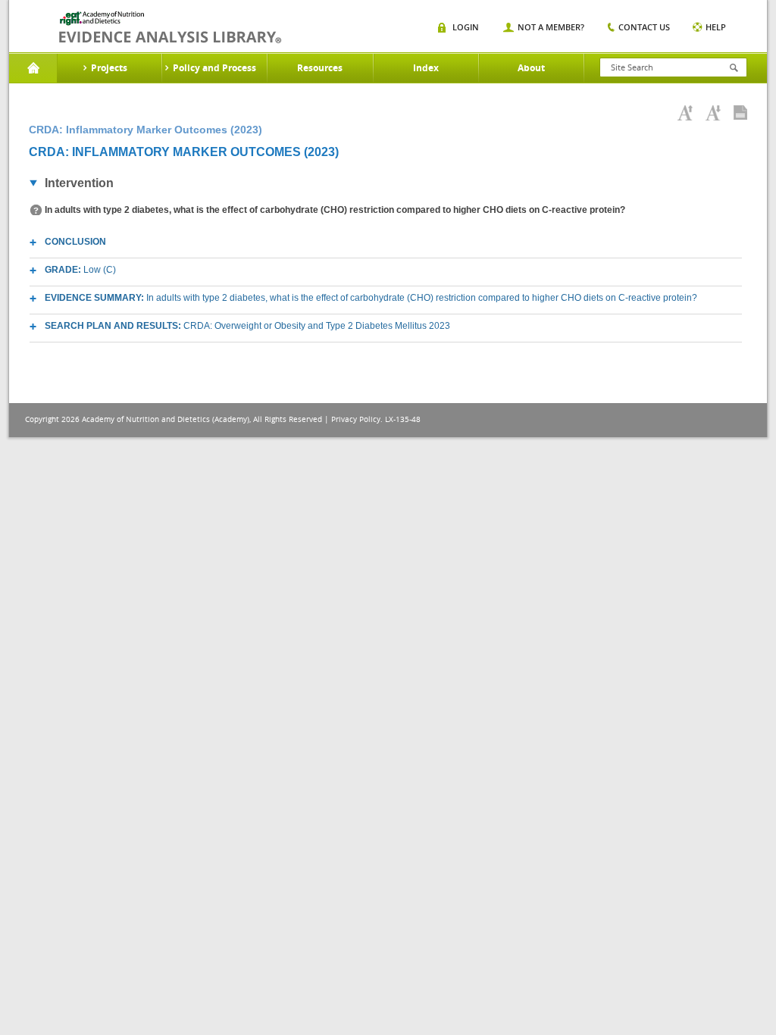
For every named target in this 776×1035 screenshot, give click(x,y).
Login (465, 27)
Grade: (80, 269)
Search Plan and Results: (247, 326)
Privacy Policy (355, 419)
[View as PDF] (740, 112)
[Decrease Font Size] (713, 112)
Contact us (644, 27)
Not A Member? (551, 27)
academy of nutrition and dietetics (170, 27)
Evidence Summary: (371, 297)
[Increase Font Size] (685, 112)
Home (33, 68)
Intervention (79, 183)
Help (716, 27)
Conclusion (75, 241)
